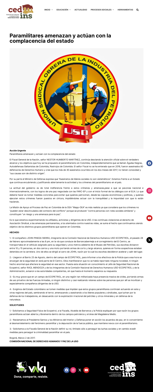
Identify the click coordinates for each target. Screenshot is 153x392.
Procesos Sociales (101, 9)
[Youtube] (149, 218)
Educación (62, 9)
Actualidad (80, 9)
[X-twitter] (149, 240)
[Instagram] (149, 191)
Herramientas (125, 9)
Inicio (47, 9)
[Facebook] (149, 163)
